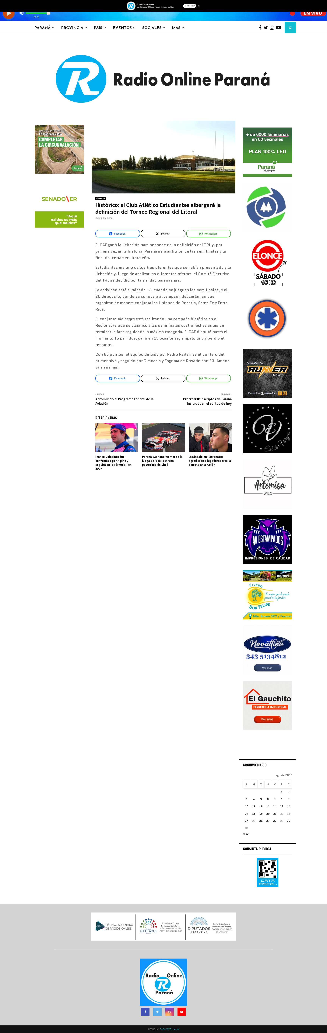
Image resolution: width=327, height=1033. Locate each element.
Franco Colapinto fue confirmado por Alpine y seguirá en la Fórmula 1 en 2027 (113, 462)
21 (274, 813)
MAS (176, 28)
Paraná (42, 28)
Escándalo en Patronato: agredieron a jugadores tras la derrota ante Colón (210, 460)
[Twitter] (266, 27)
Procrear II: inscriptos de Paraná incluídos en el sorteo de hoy (207, 401)
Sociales (151, 28)
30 (288, 821)
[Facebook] (261, 27)
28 (274, 821)
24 (246, 821)
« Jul (246, 834)
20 (268, 813)
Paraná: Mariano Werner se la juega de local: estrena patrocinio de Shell (162, 460)
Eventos (122, 28)
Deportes (100, 198)
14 (274, 806)
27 (268, 821)
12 (261, 806)
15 (281, 806)
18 (253, 813)
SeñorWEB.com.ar (169, 1029)
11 (253, 806)
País (98, 28)
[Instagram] (273, 27)
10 (246, 806)
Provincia (72, 28)
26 (261, 821)
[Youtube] (279, 27)
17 (246, 813)
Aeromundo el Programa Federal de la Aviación (124, 401)
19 (261, 813)
